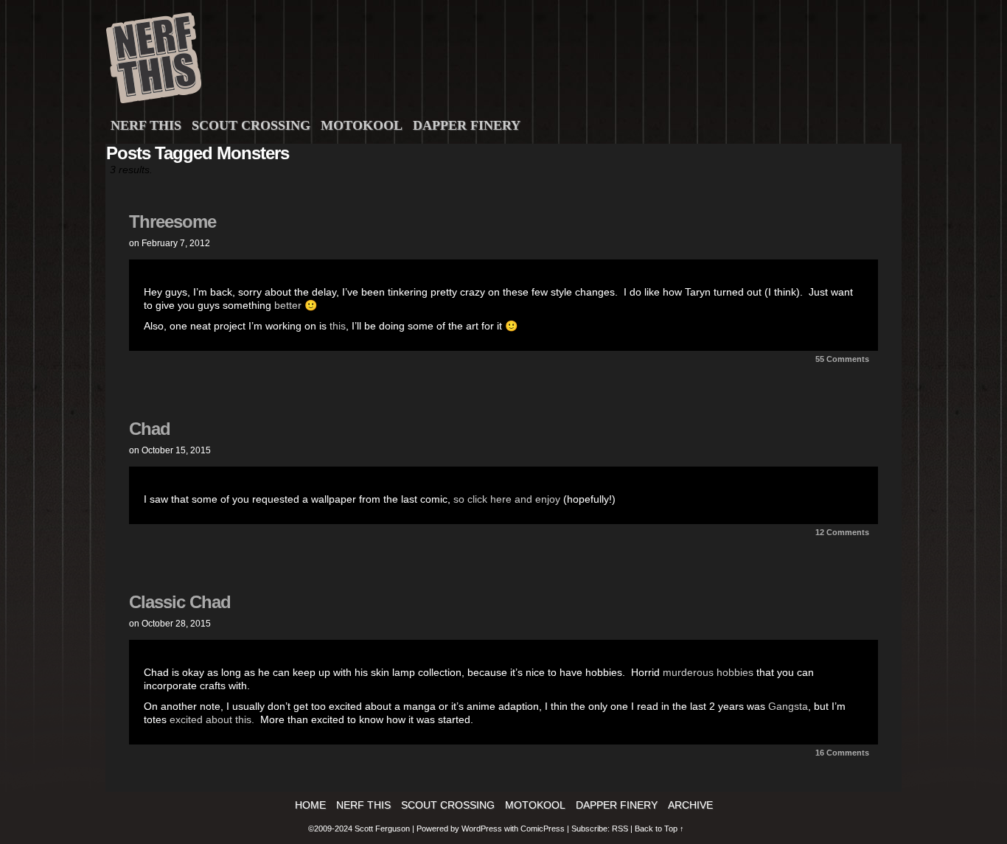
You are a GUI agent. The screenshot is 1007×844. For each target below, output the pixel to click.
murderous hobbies (708, 672)
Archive (690, 805)
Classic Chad (180, 602)
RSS (620, 828)
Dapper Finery (466, 125)
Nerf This (146, 125)
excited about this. (212, 719)
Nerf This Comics (505, 61)
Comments (842, 359)
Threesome (172, 221)
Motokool (362, 125)
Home (310, 805)
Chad (149, 429)
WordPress (481, 828)
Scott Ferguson (383, 828)
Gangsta (788, 706)
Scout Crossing (251, 125)
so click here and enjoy (506, 499)
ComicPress (542, 828)
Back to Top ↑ (659, 828)
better (288, 305)
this (336, 326)
